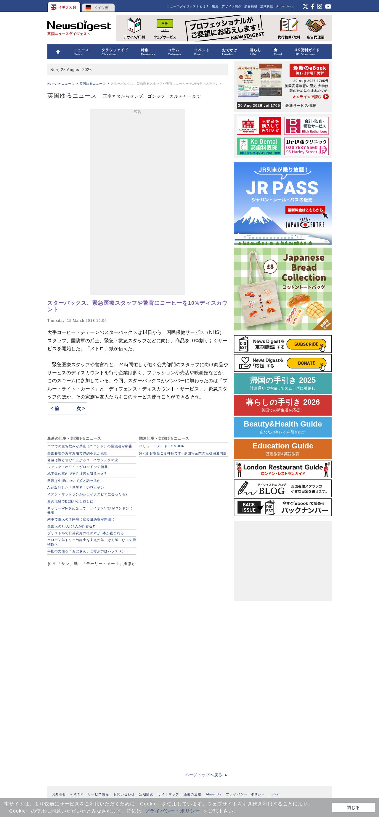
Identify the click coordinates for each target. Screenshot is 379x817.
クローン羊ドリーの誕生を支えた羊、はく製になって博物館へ (91, 542)
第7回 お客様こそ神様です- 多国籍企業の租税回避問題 (183, 453)
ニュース (68, 83)
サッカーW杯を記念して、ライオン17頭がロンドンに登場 (90, 510)
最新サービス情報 (277, 106)
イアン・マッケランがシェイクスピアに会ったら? (87, 494)
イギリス (64, 6)
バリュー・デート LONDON (162, 446)
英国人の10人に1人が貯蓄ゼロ (71, 526)
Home (52, 83)
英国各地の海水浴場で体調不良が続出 (77, 453)
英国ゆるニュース (93, 83)
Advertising (285, 6)
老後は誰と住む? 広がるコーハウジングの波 (82, 460)
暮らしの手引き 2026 (283, 405)
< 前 (55, 408)
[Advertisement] (137, 203)
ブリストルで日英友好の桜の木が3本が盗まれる (85, 533)
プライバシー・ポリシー (172, 810)
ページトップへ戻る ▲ (206, 775)
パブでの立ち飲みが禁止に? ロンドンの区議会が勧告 (89, 446)
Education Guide (283, 449)
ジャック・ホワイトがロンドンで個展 (77, 467)
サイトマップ (168, 794)
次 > (80, 408)
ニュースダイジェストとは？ (188, 6)
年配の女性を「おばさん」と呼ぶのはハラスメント (88, 551)
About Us (213, 794)
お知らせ (59, 794)
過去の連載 (192, 794)
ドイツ (98, 6)
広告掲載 (250, 6)
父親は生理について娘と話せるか (74, 480)
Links (274, 794)
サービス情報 (98, 794)
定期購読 (266, 6)
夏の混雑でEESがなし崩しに (70, 501)
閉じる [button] (353, 807)
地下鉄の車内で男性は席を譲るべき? (76, 473)
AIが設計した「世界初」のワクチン (75, 487)
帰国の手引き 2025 (283, 383)
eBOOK (76, 794)
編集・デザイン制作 (226, 6)
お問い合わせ (124, 794)
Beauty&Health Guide (283, 427)
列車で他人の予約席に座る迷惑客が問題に (81, 519)
